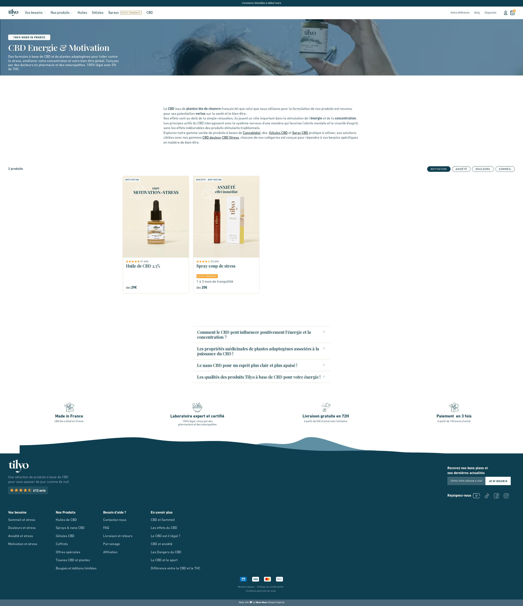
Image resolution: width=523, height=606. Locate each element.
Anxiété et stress (20, 536)
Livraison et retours (117, 536)
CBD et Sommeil (163, 520)
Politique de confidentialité (270, 587)
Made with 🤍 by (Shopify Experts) (261, 603)
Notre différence (460, 12)
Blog (477, 12)
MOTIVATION (439, 169)
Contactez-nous (114, 520)
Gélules (97, 13)
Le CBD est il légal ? (165, 536)
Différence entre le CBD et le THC (175, 568)
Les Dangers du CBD (166, 552)
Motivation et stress (22, 544)
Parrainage (111, 544)
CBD (149, 13)
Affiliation (110, 552)
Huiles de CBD (66, 520)
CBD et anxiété (161, 544)
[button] (133, 261)
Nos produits (60, 13)
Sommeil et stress (21, 520)
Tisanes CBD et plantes (73, 560)
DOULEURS (483, 169)
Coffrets (62, 544)
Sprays (113, 13)
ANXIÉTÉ (461, 169)
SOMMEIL (505, 169)
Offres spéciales (68, 552)
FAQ (106, 528)
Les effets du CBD (164, 528)
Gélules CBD (65, 536)
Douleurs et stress (22, 528)
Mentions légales (246, 587)
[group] (461, 169)
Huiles (82, 13)
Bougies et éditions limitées (76, 568)
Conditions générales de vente (261, 591)
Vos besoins (33, 13)
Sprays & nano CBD (70, 528)
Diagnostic (490, 12)
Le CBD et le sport (164, 560)
